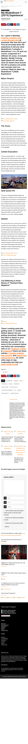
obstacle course (13, 387)
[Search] (25, 2)
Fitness (7, 6)
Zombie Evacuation (14, 393)
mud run (10, 383)
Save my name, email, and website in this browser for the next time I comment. (13, 513)
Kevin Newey (4, 383)
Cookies (3, 627)
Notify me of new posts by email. (14, 523)
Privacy (3, 629)
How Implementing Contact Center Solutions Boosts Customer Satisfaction (20, 439)
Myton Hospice (5, 387)
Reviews (7, 10)
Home (2, 6)
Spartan (19, 390)
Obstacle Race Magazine (7, 390)
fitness (21, 380)
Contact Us (4, 626)
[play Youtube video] (14, 181)
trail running (6, 355)
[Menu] (2, 2)
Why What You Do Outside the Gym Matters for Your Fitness (19, 460)
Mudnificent (16, 383)
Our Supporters (5, 625)
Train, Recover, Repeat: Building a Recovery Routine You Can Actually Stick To (7, 439)
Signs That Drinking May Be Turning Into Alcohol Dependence (6, 453)
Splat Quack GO (5, 393)
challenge (16, 380)
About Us (3, 623)
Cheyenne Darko (5, 18)
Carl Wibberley (9, 380)
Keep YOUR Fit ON (9, 364)
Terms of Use (4, 630)
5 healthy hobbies (16, 353)
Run (15, 390)
